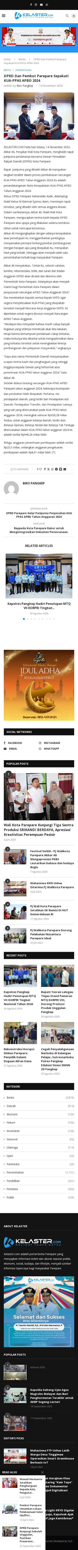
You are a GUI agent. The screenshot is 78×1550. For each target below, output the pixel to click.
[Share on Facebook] (45, 469)
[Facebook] (31, 4)
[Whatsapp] (47, 4)
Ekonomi (40, 1114)
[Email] (41, 4)
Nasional (40, 1139)
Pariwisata (40, 1164)
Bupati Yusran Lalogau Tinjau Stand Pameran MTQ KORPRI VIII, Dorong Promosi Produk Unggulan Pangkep (57, 1002)
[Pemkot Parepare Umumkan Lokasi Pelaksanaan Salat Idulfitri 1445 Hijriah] (9, 1509)
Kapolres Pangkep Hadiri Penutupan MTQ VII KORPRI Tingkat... (39, 606)
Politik (40, 1197)
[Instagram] (36, 4)
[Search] (67, 15)
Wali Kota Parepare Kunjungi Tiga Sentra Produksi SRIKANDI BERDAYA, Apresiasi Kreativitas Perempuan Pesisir (38, 830)
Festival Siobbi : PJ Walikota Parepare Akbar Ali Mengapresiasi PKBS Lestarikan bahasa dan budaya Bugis (52, 859)
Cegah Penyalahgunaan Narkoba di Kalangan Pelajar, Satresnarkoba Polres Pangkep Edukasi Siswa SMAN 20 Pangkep (57, 1059)
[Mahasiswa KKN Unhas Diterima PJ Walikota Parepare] (15, 888)
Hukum (40, 1122)
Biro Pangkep (25, 85)
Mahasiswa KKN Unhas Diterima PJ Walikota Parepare (52, 885)
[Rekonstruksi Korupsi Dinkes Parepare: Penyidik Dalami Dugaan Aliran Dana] (20, 1033)
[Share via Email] (64, 469)
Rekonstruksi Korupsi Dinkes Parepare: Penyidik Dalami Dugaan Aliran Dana (19, 1055)
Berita (22, 59)
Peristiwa (40, 1189)
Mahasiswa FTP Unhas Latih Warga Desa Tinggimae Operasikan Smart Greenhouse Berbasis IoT (52, 1456)
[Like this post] (40, 469)
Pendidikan (40, 1181)
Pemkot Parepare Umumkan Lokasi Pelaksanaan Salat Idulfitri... (31, 1510)
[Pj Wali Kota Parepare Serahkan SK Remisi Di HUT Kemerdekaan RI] (15, 911)
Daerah (40, 1106)
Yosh (70, 1541)
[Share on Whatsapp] (52, 469)
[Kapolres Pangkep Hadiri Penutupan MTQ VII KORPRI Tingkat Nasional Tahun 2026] (39, 576)
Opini (40, 1156)
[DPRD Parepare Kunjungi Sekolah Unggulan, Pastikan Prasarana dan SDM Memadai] (9, 1531)
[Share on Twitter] (48, 469)
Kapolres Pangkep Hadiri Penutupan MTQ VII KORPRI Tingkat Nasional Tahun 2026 (20, 998)
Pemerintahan (40, 1172)
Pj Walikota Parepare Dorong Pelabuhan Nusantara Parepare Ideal (51, 934)
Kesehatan (40, 1131)
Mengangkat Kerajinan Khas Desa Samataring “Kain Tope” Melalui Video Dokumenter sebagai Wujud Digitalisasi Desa (51, 1486)
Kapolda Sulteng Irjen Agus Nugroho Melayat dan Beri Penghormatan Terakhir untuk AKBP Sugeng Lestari (51, 1396)
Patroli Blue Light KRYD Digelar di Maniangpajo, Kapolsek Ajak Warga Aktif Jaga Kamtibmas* (52, 1514)
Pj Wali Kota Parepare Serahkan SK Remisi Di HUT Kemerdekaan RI (49, 910)
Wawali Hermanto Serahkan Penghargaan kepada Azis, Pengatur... (31, 1486)
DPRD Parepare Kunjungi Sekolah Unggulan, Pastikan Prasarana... (31, 1534)
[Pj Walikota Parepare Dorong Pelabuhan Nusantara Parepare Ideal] (15, 935)
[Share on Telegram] (56, 469)
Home (7, 59)
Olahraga (40, 1147)
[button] (9, 586)
